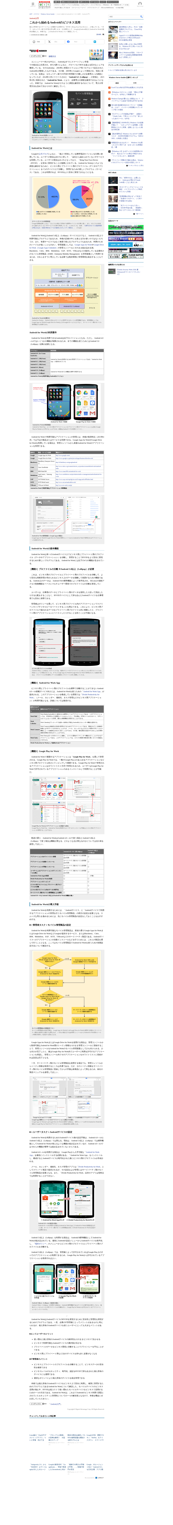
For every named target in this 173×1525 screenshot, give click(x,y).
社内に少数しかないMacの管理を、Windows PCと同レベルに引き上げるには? (131, 46)
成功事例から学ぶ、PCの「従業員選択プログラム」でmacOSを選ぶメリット (131, 29)
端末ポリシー (40, 1244)
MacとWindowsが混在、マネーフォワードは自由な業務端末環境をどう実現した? (131, 55)
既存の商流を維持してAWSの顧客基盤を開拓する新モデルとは (76, 1437)
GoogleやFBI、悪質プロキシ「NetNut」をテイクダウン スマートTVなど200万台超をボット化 (95, 1440)
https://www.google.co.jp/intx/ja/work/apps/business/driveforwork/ (74, 458)
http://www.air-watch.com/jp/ (64, 485)
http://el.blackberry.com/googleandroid (66, 462)
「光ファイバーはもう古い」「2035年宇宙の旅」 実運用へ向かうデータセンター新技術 (130, 208)
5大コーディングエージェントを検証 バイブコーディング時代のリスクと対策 (131, 189)
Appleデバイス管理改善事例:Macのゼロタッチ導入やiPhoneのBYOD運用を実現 (131, 38)
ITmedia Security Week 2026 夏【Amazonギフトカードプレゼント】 (128, 272)
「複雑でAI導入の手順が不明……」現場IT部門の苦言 (76, 1467)
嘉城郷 (99, 34)
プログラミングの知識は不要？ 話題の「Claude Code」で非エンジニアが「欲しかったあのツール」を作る (127, 116)
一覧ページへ (139, 214)
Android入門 (55, 1404)
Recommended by (90, 1477)
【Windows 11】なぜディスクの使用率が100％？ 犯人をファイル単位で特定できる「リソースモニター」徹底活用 (127, 153)
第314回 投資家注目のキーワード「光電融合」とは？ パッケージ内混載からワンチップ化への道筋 (127, 107)
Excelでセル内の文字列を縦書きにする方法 (127, 87)
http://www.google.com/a (63, 455)
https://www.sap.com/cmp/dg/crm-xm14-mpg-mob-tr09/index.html (74, 479)
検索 (141, 16)
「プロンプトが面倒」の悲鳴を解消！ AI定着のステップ (56, 1437)
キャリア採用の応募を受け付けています (123, 70)
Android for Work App (91, 691)
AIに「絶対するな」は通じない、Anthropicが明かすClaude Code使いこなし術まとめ (130, 180)
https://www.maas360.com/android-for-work (68, 471)
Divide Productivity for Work (89, 1167)
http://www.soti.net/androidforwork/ (66, 482)
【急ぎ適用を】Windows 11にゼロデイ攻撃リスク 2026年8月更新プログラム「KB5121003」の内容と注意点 (127, 136)
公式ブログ (43, 154)
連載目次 (52, 56)
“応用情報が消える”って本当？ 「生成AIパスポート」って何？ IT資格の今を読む (131, 198)
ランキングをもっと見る (136, 165)
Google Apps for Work (83, 245)
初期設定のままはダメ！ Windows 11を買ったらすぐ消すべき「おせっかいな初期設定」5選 (127, 145)
